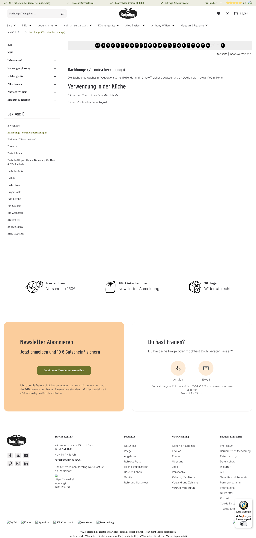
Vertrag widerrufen (183, 487)
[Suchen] (62, 13)
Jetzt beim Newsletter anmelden (64, 370)
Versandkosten (136, 531)
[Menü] (250, 501)
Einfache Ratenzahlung (83, 2)
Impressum (226, 445)
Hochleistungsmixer (136, 466)
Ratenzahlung (228, 456)
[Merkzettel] (219, 14)
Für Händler (210, 2)
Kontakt (224, 498)
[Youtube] (26, 455)
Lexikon (176, 451)
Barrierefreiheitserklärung (235, 451)
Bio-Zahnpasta (15, 212)
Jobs (175, 466)
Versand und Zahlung (185, 482)
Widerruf (225, 466)
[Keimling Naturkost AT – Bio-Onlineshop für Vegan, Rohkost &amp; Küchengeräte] (128, 13)
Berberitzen (13, 185)
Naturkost (130, 445)
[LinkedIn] (26, 463)
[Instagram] (18, 463)
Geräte (128, 477)
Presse (176, 456)
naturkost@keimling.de (68, 460)
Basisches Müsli (15, 171)
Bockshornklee (15, 226)
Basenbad (12, 146)
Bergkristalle (14, 192)
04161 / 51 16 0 (63, 449)
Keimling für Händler (184, 477)
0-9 (97, 45)
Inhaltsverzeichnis (240, 53)
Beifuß (11, 178)
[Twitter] (18, 455)
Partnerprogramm (230, 482)
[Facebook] (10, 455)
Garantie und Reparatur (234, 477)
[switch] (243, 524)
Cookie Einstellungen (232, 503)
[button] (220, 3)
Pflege (128, 451)
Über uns (177, 461)
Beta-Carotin (14, 199)
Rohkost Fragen (133, 461)
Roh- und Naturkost (136, 482)
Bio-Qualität (14, 206)
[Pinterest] (10, 463)
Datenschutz (227, 461)
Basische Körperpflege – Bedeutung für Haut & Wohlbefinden (31, 162)
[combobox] (32, 13)
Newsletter (226, 493)
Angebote (130, 456)
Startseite (221, 53)
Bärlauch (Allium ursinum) (21, 139)
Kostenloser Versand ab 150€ (129, 2)
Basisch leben (14, 153)
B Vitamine (13, 125)
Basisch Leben (133, 472)
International (227, 487)
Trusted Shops (229, 508)
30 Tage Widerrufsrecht (177, 2)
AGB (222, 472)
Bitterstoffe (13, 219)
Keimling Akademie (183, 445)
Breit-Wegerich (15, 233)
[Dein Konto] (227, 14)
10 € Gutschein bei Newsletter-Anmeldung (29, 2)
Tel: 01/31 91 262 (196, 386)
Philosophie (179, 472)
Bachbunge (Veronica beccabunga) (27, 132)
